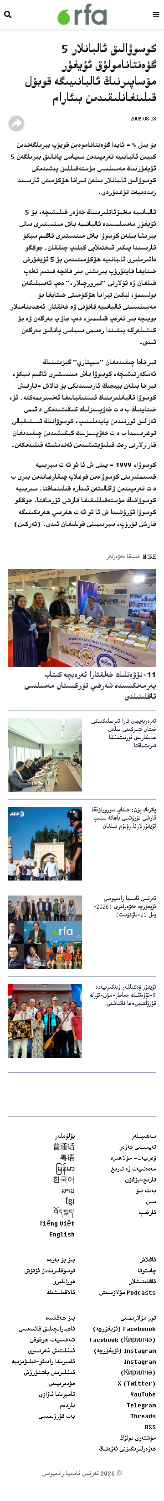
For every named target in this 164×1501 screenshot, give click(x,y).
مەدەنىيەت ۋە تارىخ (133, 1169)
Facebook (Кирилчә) (122, 1340)
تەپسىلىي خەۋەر (137, 1147)
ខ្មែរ (70, 1202)
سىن (151, 1202)
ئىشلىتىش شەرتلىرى (51, 1351)
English (62, 1235)
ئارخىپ (147, 1213)
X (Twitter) (137, 1384)
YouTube (143, 1395)
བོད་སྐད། (64, 1213)
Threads (143, 1416)
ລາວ (68, 1191)
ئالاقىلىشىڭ (60, 1293)
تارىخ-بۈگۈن (140, 1180)
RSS (150, 1427)
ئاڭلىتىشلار (142, 1282)
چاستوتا (147, 1271)
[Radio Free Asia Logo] (82, 14)
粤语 (67, 1158)
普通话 (64, 1147)
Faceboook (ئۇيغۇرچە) (124, 1329)
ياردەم (67, 1406)
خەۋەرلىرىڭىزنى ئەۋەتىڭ (127, 1449)
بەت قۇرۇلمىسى (56, 1416)
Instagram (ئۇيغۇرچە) (124, 1351)
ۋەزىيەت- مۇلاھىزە (133, 1158)
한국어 (64, 1180)
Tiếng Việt (57, 1224)
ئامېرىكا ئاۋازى (57, 1395)
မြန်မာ (65, 1169)
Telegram (141, 1406)
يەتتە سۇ (146, 1191)
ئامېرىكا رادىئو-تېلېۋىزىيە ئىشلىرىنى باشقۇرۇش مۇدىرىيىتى (43, 1373)
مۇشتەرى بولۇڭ (137, 1438)
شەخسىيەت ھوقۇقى (52, 1340)
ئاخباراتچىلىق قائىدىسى (47, 1329)
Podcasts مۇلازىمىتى (127, 1293)
